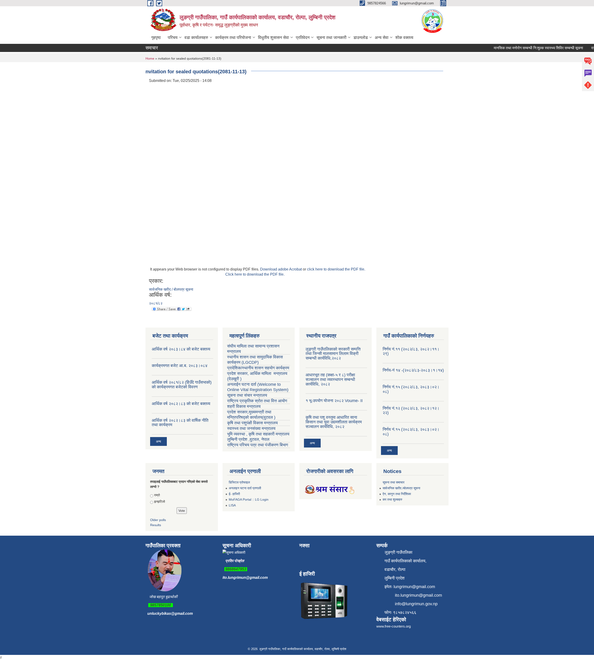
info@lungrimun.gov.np (416, 604)
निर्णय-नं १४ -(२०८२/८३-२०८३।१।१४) (413, 370)
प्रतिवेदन (303, 37)
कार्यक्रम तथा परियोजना (233, 37)
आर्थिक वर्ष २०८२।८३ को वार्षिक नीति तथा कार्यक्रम (180, 422)
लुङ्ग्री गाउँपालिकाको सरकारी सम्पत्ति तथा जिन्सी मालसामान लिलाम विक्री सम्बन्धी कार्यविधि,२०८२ (333, 354)
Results (155, 525)
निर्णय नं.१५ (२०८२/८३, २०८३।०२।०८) (411, 389)
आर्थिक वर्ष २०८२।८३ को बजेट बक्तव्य (181, 403)
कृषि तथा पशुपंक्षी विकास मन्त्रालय (253, 423)
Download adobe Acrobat (281, 269)
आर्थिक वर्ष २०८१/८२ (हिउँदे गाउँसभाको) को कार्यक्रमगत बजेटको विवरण (182, 384)
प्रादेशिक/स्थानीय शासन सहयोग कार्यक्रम (258, 368)
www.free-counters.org (393, 626)
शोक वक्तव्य (404, 37)
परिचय (173, 37)
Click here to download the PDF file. (254, 274)
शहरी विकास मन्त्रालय (244, 406)
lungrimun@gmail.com (414, 586)
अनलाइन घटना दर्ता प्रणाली (245, 488)
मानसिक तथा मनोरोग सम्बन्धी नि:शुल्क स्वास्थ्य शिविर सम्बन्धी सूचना (530, 48)
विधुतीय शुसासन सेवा (273, 37)
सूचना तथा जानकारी (331, 37)
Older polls (158, 520)
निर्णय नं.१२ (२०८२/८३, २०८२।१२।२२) (411, 410)
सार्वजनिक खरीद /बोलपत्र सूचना (401, 488)
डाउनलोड (360, 37)
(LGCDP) (250, 362)
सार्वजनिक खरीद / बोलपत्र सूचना (171, 289)
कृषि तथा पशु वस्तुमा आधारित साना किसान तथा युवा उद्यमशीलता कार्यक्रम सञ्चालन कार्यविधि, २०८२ (334, 422)
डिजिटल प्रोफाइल (239, 482)
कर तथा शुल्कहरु (392, 499)
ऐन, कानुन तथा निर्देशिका (397, 494)
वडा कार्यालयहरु (196, 37)
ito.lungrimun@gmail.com (245, 578)
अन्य (158, 441)
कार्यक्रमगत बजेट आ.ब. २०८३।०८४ (179, 365)
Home (149, 58)
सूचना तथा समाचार (393, 482)
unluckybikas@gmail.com (170, 613)
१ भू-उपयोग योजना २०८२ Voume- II (334, 400)
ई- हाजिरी (234, 494)
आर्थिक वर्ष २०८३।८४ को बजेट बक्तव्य (181, 349)
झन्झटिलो (159, 501)
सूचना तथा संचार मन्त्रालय (247, 395)
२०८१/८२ (155, 303)
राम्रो (157, 495)
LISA (232, 505)
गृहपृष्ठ (156, 37)
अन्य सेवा (381, 37)
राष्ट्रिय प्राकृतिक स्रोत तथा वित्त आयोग (257, 401)
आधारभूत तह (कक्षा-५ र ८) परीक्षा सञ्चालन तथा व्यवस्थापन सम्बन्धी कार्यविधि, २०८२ (330, 379)
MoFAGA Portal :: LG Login (248, 499)
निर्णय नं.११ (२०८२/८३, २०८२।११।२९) (411, 351)
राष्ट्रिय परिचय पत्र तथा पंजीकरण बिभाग (257, 445)
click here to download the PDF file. (336, 269)
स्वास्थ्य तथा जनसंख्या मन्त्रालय (252, 428)
